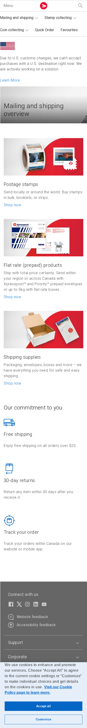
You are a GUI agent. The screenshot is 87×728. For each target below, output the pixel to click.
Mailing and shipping (16, 17)
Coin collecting (12, 30)
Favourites (69, 30)
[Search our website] (80, 6)
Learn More (10, 80)
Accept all (43, 706)
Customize (43, 719)
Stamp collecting (58, 17)
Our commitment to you (33, 407)
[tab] (43, 642)
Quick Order (44, 30)
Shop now (12, 205)
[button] (19, 5)
